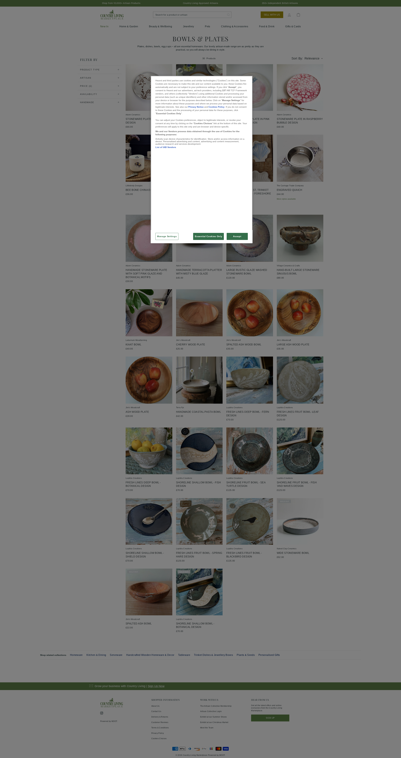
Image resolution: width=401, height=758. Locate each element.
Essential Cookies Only (208, 236)
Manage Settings (167, 236)
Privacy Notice (196, 107)
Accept (237, 236)
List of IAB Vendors (165, 147)
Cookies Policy (216, 107)
